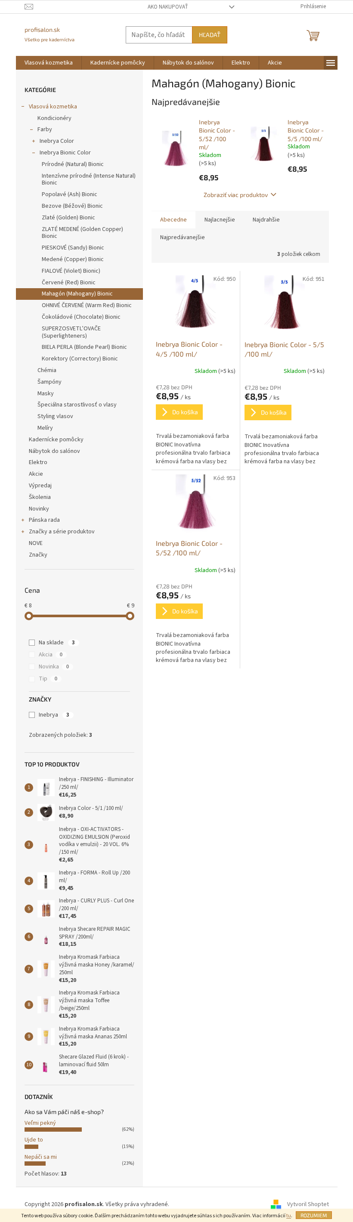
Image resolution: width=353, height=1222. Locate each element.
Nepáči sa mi (41, 1157)
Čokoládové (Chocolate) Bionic (81, 317)
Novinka (54, 666)
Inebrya (54, 715)
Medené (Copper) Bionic (73, 259)
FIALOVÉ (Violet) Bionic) (71, 271)
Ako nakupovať (168, 7)
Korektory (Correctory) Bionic (80, 358)
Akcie (36, 474)
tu (288, 1215)
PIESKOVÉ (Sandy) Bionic (73, 247)
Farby (44, 129)
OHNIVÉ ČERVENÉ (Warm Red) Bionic (87, 305)
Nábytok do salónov (54, 451)
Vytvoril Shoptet (308, 1204)
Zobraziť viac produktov (236, 194)
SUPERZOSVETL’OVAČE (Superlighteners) (71, 332)
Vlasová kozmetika (53, 106)
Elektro (38, 462)
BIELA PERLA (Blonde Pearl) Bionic (84, 347)
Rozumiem (313, 1215)
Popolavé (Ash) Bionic (69, 194)
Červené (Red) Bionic (69, 282)
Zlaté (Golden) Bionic (68, 217)
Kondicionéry (54, 118)
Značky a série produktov (62, 531)
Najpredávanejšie (182, 237)
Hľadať (209, 34)
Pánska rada (44, 520)
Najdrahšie (266, 219)
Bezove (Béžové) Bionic (72, 206)
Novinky (39, 509)
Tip (48, 678)
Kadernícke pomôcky (56, 439)
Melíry (45, 428)
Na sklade (57, 642)
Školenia (40, 497)
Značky (38, 555)
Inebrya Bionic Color (65, 152)
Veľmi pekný (40, 1123)
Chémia (46, 370)
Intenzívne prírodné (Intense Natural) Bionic (89, 180)
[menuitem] (48, 63)
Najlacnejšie (219, 219)
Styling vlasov (55, 416)
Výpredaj (40, 485)
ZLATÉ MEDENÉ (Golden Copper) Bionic (82, 233)
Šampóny (49, 382)
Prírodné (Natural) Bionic (73, 164)
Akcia (50, 654)
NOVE (36, 543)
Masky (45, 393)
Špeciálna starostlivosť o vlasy (77, 404)
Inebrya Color (57, 141)
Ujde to (34, 1140)
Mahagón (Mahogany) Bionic (77, 293)
